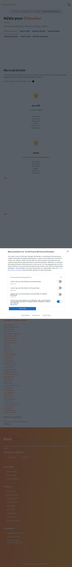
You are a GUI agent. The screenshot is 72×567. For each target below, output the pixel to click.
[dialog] (36, 283)
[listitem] (36, 277)
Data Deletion (25, 315)
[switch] (59, 281)
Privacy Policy (47, 315)
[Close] (68, 252)
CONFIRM (22, 308)
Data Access (36, 315)
